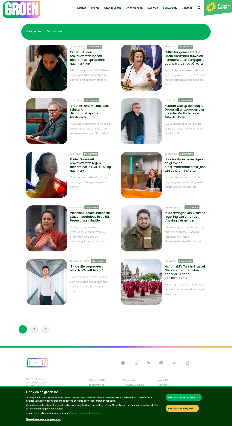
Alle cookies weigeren (181, 408)
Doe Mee (152, 8)
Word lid (163, 380)
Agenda (162, 385)
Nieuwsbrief (96, 385)
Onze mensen (134, 8)
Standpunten (112, 8)
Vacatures (129, 380)
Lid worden (170, 8)
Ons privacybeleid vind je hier (85, 413)
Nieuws (81, 8)
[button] (199, 8)
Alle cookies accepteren (182, 397)
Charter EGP (97, 380)
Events (95, 8)
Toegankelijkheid (134, 385)
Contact (186, 8)
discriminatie (54, 31)
